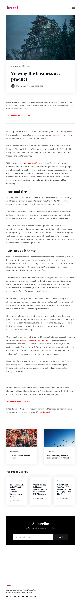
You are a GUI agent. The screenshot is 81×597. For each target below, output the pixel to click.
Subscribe (60, 537)
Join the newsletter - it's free (18, 115)
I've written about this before (33, 340)
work (28, 66)
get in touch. (45, 412)
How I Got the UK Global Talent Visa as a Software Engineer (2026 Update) (16, 491)
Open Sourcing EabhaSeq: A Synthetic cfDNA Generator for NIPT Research (40, 489)
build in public (62, 481)
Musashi (55, 135)
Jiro (70, 135)
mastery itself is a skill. (34, 163)
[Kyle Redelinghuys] (13, 86)
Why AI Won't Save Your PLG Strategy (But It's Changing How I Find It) (64, 489)
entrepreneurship (18, 66)
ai (34, 481)
